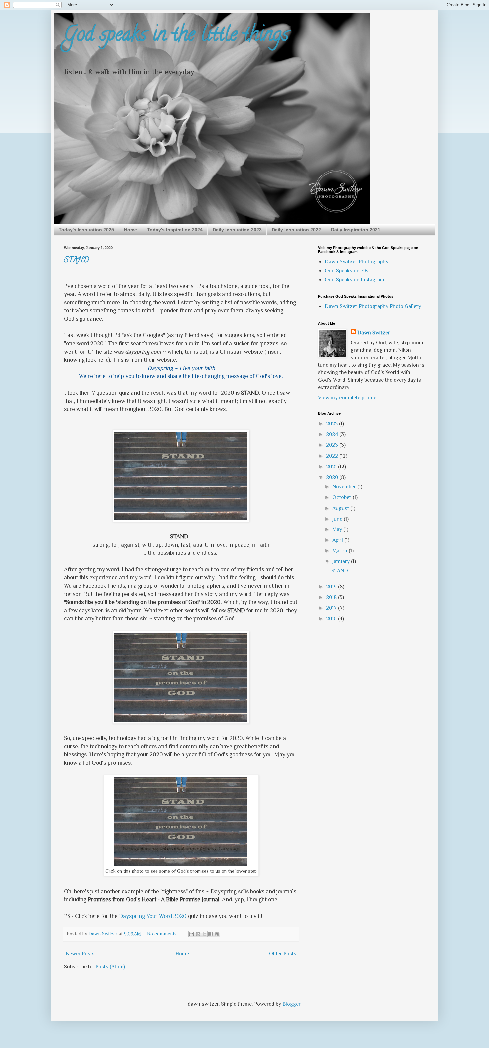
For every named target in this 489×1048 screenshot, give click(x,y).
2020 (332, 477)
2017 (332, 608)
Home (130, 229)
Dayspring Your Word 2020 (153, 916)
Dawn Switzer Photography (356, 262)
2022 (332, 456)
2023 (332, 445)
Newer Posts (80, 954)
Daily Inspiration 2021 (355, 229)
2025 (332, 424)
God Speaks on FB (346, 271)
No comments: (163, 933)
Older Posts (282, 954)
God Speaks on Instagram (354, 280)
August (341, 508)
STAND (76, 260)
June (338, 519)
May (337, 529)
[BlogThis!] (198, 934)
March (340, 551)
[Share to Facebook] (210, 934)
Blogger (291, 1004)
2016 (332, 619)
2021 (332, 467)
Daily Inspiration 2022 (296, 229)
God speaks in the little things (176, 36)
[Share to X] (204, 934)
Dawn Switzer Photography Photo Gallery (373, 306)
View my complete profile (347, 398)
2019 (332, 587)
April (338, 540)
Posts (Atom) (110, 967)
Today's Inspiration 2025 (86, 229)
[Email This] (191, 934)
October (342, 497)
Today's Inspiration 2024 (175, 229)
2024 (332, 434)
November (344, 487)
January (341, 561)
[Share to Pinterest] (217, 934)
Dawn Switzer (373, 333)
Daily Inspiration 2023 (237, 229)
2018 (332, 597)
